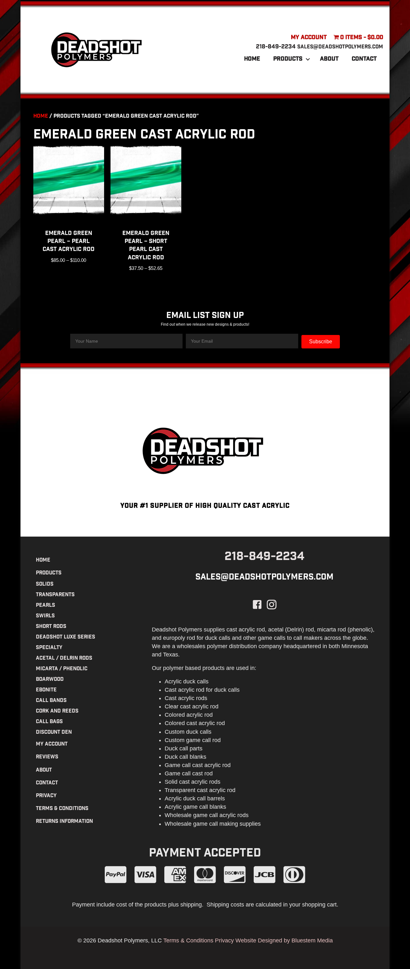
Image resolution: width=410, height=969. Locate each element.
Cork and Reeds (57, 711)
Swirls (45, 616)
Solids (44, 584)
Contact (364, 59)
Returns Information (64, 821)
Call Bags (49, 722)
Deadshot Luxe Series (65, 637)
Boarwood (50, 679)
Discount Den (54, 732)
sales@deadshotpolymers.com (340, 47)
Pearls (45, 605)
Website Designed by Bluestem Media (284, 940)
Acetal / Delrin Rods (64, 658)
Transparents (55, 595)
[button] (307, 59)
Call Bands (51, 701)
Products (287, 59)
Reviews (47, 757)
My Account (309, 38)
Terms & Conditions (62, 809)
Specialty (49, 648)
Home (252, 59)
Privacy (46, 796)
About (329, 59)
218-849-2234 (276, 47)
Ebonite (46, 690)
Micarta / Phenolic (61, 669)
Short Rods (51, 627)
